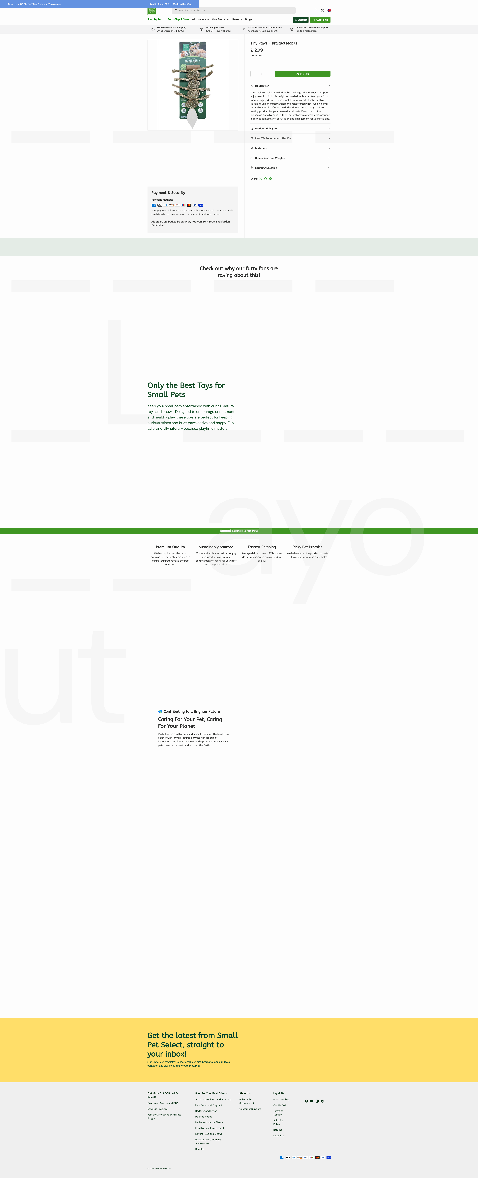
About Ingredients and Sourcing (213, 1099)
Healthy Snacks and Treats (210, 1128)
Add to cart (303, 73)
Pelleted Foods (203, 1116)
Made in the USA (182, 4)
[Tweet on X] (260, 178)
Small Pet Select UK (163, 1168)
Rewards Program (158, 1109)
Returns (277, 1129)
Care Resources (220, 19)
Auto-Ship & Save (178, 19)
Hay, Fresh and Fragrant (208, 1105)
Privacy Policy (281, 1099)
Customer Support (250, 1109)
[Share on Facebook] (265, 178)
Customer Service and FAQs (163, 1103)
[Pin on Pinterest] (270, 178)
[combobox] (234, 10)
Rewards (237, 19)
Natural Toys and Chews (208, 1133)
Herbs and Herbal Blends (209, 1122)
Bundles (199, 1149)
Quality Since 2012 (159, 4)
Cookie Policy (281, 1105)
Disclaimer (279, 1135)
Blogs (248, 19)
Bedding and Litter (206, 1111)
